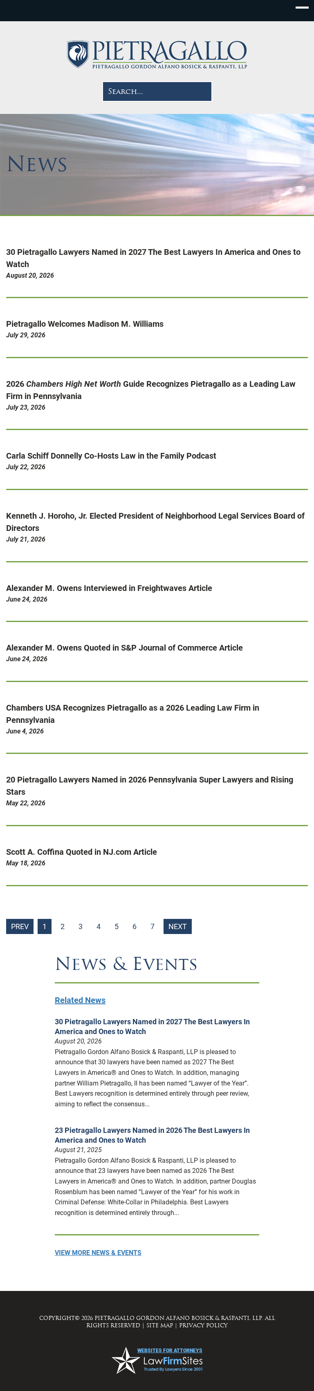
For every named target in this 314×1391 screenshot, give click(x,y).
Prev (20, 926)
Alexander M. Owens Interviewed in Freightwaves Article (109, 588)
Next (177, 926)
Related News (80, 1000)
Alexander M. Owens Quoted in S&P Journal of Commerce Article (124, 648)
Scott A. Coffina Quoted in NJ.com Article (81, 852)
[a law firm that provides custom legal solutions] (157, 54)
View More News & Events (98, 1253)
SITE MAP (159, 1325)
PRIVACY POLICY (203, 1325)
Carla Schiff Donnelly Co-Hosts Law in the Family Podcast (111, 456)
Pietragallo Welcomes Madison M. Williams (85, 324)
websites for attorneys (169, 1350)
